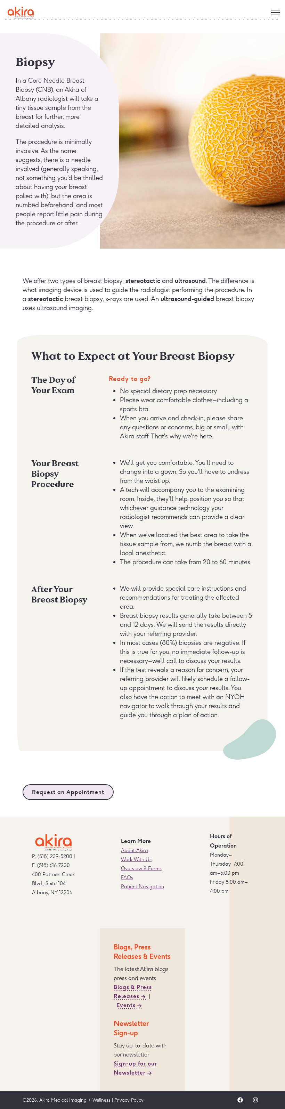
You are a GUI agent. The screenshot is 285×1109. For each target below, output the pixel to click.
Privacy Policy (129, 1100)
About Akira (134, 850)
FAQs (127, 877)
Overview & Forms (141, 868)
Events (126, 1005)
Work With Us (136, 859)
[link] (20, 11)
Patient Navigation (142, 886)
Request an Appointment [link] (68, 791)
